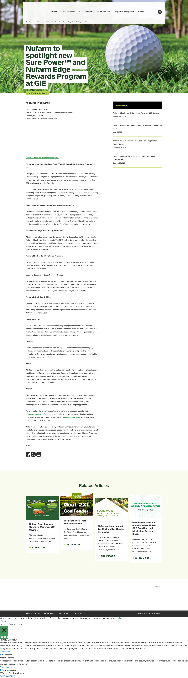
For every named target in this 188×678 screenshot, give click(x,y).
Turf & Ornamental (103, 12)
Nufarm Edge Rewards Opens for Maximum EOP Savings (136, 113)
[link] (31, 11)
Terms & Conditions (32, 613)
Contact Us (77, 613)
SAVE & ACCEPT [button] (7, 676)
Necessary (7, 654)
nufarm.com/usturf (34, 414)
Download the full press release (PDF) (42, 157)
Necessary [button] (5, 651)
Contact (141, 12)
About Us (54, 12)
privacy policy (116, 618)
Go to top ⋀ (158, 586)
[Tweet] (33, 454)
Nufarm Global (64, 613)
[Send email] (38, 454)
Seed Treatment (85, 12)
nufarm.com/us (72, 417)
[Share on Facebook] (28, 454)
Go (160, 12)
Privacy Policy (49, 613)
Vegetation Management (124, 12)
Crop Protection (69, 12)
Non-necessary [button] (7, 667)
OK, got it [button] (5, 621)
